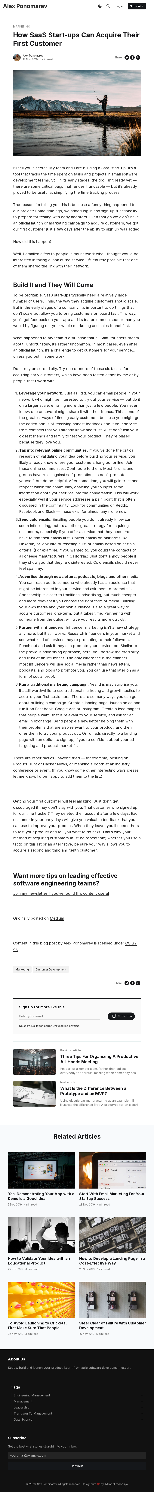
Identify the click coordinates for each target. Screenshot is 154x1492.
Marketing (21, 26)
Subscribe (136, 6)
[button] (100, 6)
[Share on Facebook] (132, 57)
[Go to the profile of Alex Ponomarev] (17, 57)
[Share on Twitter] (127, 57)
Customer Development (50, 969)
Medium (57, 918)
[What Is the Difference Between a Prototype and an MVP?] (34, 1094)
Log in (120, 6)
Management (23, 1401)
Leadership (21, 1407)
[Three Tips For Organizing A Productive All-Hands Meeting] (34, 1062)
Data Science (23, 1419)
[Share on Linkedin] (138, 57)
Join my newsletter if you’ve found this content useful (61, 893)
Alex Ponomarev (33, 55)
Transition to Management (33, 1413)
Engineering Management (32, 1395)
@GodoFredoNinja (116, 1484)
